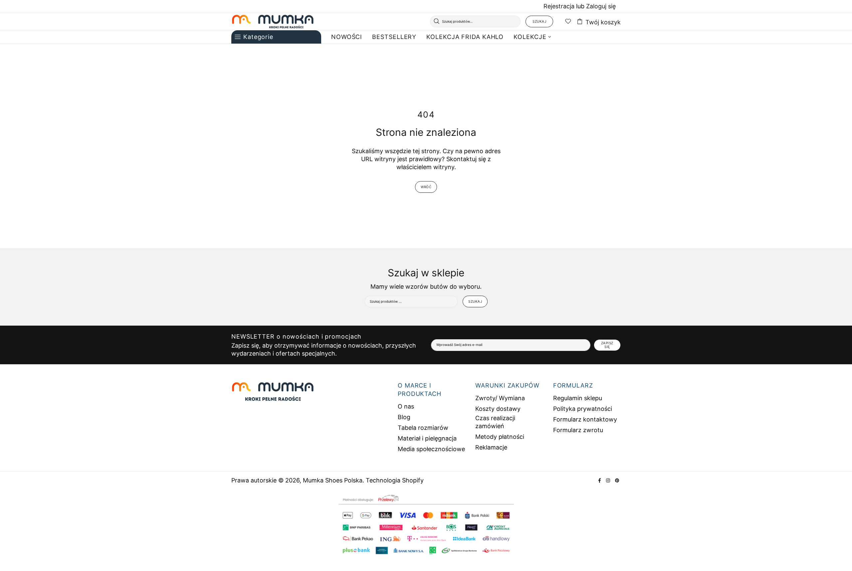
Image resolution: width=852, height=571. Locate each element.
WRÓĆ (426, 187)
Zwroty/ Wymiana (500, 398)
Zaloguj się (601, 6)
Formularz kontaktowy (585, 419)
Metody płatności (499, 436)
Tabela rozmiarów (423, 427)
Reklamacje (491, 447)
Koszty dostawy (498, 408)
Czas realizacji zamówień (495, 422)
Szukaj (539, 21)
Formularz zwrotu (578, 430)
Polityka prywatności (582, 408)
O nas (406, 406)
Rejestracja (558, 6)
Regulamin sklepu (577, 398)
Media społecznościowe (431, 448)
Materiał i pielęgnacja (427, 438)
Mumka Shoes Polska (273, 21)
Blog (404, 417)
